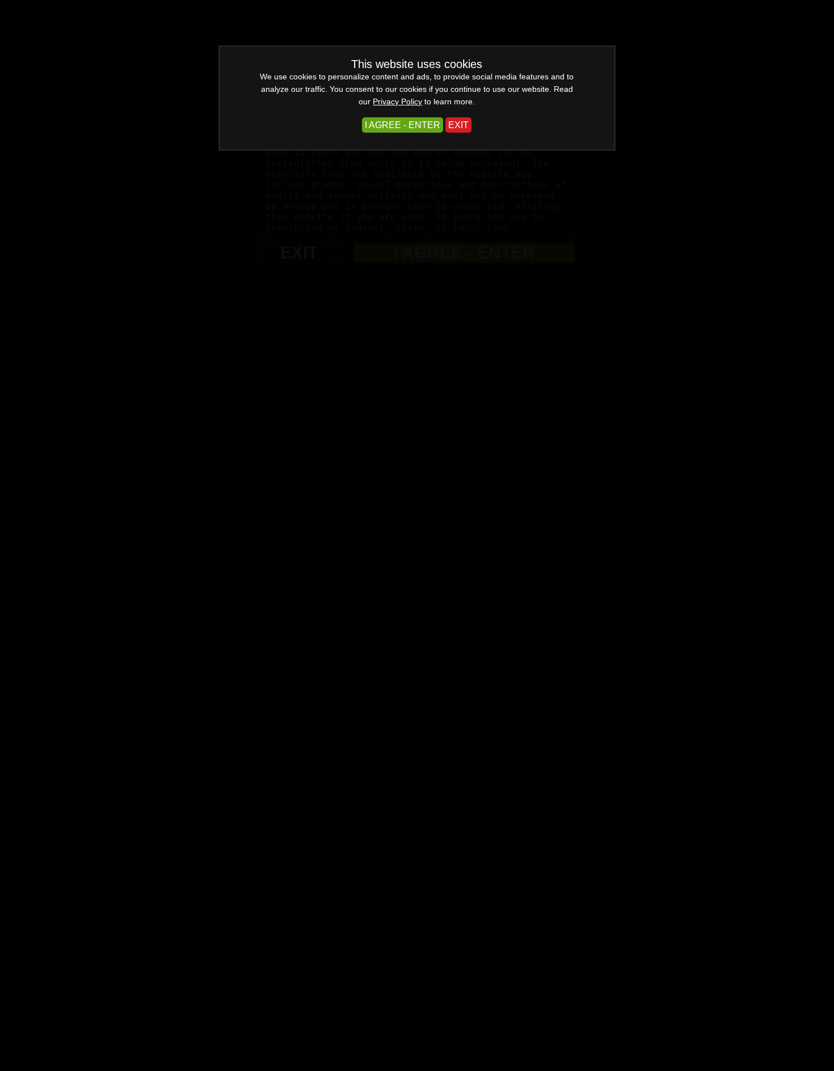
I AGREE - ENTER (402, 125)
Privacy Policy (397, 101)
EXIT (458, 125)
